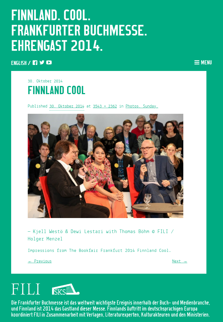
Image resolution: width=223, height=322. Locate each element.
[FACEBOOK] (35, 63)
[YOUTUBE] (49, 63)
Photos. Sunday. (142, 106)
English (19, 63)
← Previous (40, 261)
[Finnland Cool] (105, 167)
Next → (179, 261)
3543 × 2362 (105, 106)
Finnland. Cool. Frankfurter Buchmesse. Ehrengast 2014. (79, 31)
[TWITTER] (42, 63)
